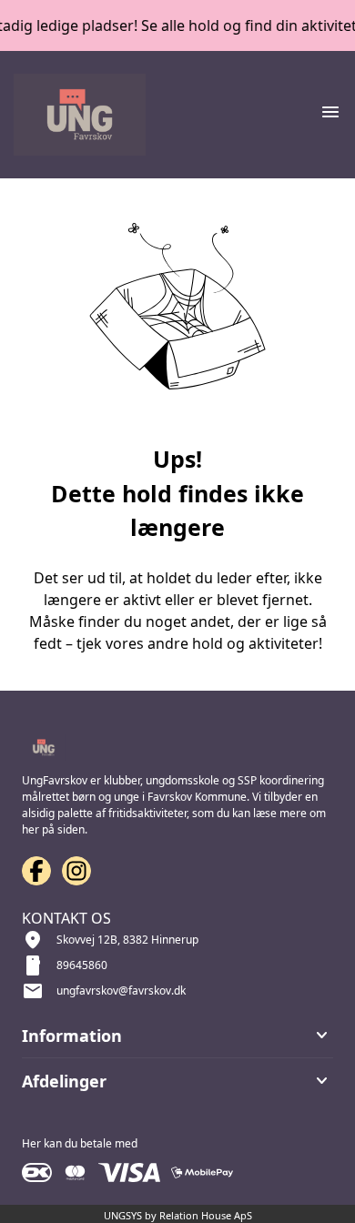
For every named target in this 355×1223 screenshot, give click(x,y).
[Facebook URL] (36, 870)
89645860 (81, 965)
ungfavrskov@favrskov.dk (121, 990)
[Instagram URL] (76, 870)
